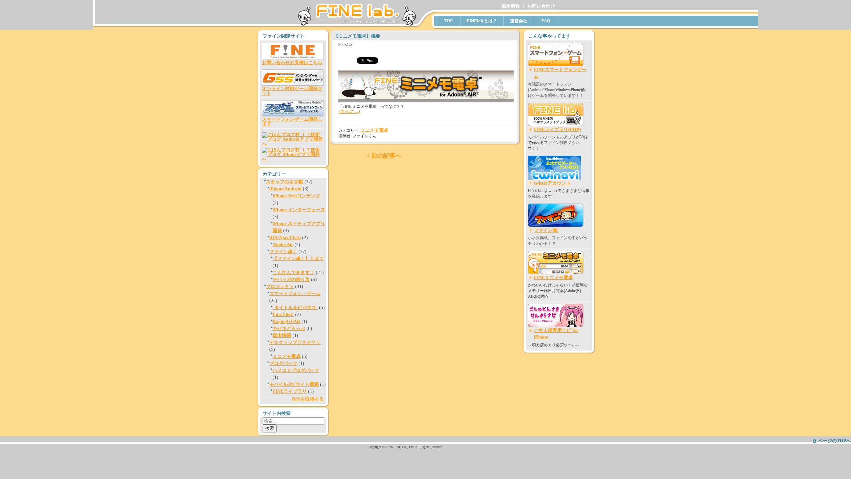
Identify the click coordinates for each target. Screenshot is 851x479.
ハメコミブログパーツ (296, 370)
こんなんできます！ (293, 272)
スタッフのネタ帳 (284, 181)
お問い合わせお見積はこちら (292, 62)
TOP (448, 20)
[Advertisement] (555, 387)
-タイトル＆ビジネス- (295, 307)
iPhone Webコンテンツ (296, 195)
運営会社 (518, 20)
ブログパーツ (283, 363)
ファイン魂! (546, 230)
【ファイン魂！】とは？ (298, 258)
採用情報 (510, 6)
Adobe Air (283, 244)
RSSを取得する (308, 399)
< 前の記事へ (383, 155)
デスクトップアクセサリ (294, 342)
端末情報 (282, 335)
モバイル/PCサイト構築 (294, 384)
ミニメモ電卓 (287, 356)
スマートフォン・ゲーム (294, 293)
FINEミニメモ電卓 (553, 277)
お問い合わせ (541, 6)
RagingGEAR (286, 321)
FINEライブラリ (290, 391)
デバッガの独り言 (291, 279)
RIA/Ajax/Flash (285, 237)
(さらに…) (349, 111)
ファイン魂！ (283, 251)
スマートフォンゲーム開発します (292, 121)
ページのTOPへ (834, 440)
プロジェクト (280, 286)
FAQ (546, 20)
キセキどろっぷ (289, 328)
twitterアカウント (552, 183)
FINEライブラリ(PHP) (557, 129)
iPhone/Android (285, 188)
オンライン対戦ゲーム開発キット (292, 91)
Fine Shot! (283, 314)
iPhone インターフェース (299, 209)
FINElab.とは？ (482, 20)
